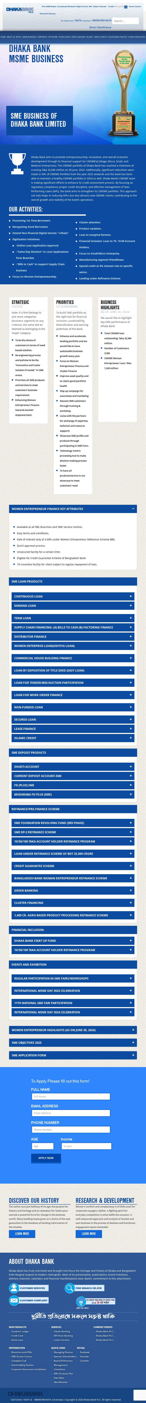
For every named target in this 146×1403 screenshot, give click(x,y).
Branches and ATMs (21, 1352)
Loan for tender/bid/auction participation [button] (49, 683)
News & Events (100, 37)
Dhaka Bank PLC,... (105, 1331)
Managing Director (63, 1352)
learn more (22, 1234)
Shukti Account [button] (26, 767)
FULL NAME (40, 1090)
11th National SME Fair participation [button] (43, 1003)
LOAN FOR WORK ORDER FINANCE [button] (38, 695)
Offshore (52, 37)
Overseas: (96, 20)
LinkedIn (84, 1360)
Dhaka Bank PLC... (105, 1339)
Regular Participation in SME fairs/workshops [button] (51, 978)
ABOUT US (11, 37)
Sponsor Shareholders (65, 1356)
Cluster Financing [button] (28, 903)
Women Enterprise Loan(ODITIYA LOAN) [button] (44, 646)
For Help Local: (71, 20)
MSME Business (29, 37)
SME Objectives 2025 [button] (26, 1043)
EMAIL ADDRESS (44, 1106)
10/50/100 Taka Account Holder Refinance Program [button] (54, 841)
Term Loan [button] (22, 618)
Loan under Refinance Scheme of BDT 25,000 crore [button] (53, 854)
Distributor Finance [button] (30, 637)
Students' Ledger (20, 1331)
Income (66, 1139)
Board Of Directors (63, 1360)
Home (3, 37)
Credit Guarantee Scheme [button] (34, 866)
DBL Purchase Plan (63, 1373)
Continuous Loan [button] (28, 596)
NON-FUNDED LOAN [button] (28, 707)
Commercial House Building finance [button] (43, 658)
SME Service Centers (21, 1356)
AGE (34, 1139)
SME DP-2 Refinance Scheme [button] (35, 832)
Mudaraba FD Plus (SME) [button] (33, 794)
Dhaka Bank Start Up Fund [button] (35, 941)
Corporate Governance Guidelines (28, 1369)
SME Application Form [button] (29, 1055)
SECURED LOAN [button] (25, 720)
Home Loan (17, 1339)
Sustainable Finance (117, 37)
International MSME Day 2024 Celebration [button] (47, 1012)
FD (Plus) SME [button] (24, 785)
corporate (42, 37)
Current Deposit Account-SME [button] (38, 776)
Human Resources (136, 37)
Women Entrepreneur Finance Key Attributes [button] (47, 509)
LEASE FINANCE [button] (25, 729)
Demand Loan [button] (25, 606)
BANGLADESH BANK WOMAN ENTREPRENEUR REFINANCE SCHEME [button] (60, 878)
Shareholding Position (22, 1365)
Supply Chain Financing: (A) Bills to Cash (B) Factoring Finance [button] (63, 627)
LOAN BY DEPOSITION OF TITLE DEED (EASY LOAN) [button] (49, 670)
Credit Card (17, 1335)
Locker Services (62, 1339)
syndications (64, 37)
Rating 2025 (116, 6)
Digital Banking (78, 37)
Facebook (84, 1352)
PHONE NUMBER (45, 1123)
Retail (18, 37)
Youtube (84, 1356)
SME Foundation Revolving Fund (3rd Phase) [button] (49, 823)
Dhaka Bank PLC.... (105, 1335)
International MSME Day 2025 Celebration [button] (47, 991)
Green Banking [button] (26, 891)
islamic (90, 37)
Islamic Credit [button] (25, 738)
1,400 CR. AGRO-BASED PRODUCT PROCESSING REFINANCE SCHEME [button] (61, 915)
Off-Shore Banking (63, 1335)
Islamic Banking (62, 1331)
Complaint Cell (18, 1360)
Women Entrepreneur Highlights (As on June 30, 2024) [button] (53, 1030)
